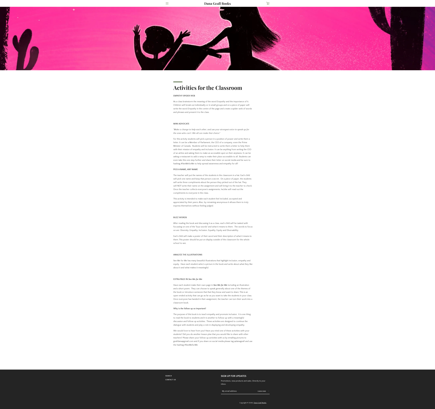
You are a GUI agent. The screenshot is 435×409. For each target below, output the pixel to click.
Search (168, 376)
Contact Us (170, 380)
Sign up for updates (233, 376)
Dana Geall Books (217, 3)
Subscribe (262, 391)
